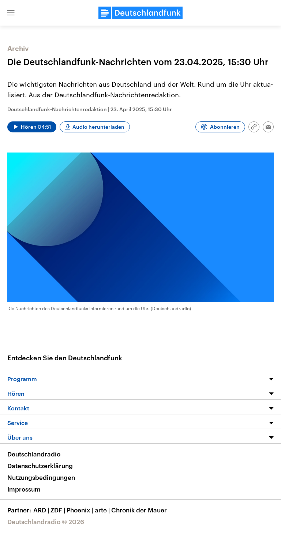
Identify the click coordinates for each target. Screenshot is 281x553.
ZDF (57, 510)
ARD (41, 510)
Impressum (24, 489)
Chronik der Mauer (139, 510)
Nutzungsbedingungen (41, 477)
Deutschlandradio (33, 454)
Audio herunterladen (98, 127)
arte (102, 510)
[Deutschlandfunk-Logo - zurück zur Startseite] (140, 13)
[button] (11, 12)
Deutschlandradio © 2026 (45, 521)
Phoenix (80, 510)
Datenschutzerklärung (40, 465)
